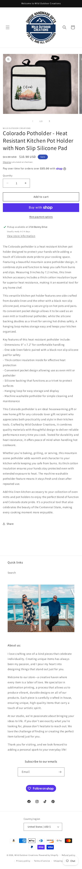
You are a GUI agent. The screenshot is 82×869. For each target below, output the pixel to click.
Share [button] (10, 523)
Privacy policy (23, 860)
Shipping (7, 162)
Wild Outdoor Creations (26, 855)
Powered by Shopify (48, 855)
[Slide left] (32, 121)
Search (12, 572)
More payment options (41, 216)
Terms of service (42, 860)
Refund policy (68, 855)
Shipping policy (61, 860)
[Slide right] (49, 121)
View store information (21, 236)
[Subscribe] (60, 771)
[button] (7, 27)
